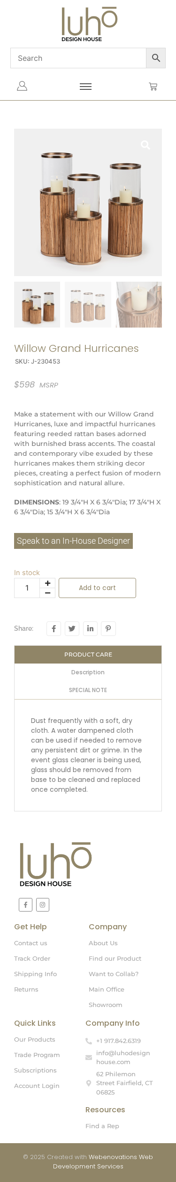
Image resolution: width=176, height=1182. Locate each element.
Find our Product (115, 958)
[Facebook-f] (25, 905)
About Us (103, 943)
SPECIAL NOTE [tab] (88, 690)
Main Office (106, 989)
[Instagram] (43, 905)
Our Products (34, 1039)
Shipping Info (35, 974)
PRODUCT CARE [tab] (88, 654)
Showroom (105, 1004)
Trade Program (37, 1054)
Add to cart (97, 587)
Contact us (30, 943)
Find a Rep (102, 1126)
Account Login (37, 1085)
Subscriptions (35, 1070)
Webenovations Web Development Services (103, 1162)
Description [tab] (88, 672)
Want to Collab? (113, 974)
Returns (26, 989)
